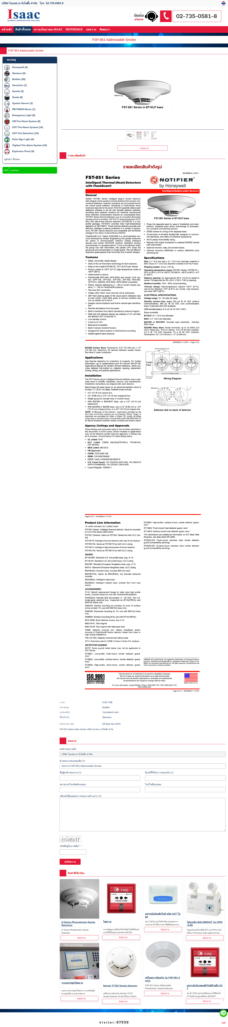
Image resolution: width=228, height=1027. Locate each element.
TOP (223, 1023)
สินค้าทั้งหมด (23, 29)
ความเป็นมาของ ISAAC (48, 29)
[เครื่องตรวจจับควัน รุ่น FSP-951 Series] (163, 955)
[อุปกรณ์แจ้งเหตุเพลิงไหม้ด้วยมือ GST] (205, 963)
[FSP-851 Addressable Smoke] (223, 3)
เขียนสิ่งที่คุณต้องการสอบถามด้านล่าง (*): (81, 796)
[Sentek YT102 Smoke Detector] (121, 963)
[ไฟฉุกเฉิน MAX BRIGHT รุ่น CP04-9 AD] (205, 899)
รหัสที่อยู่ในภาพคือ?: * (71, 846)
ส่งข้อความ (70, 861)
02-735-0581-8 (54, 3)
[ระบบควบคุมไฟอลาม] (79, 961)
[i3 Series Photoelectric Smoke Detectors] (79, 899)
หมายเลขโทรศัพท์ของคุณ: (73, 784)
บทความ (91, 29)
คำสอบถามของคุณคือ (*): (72, 761)
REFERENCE (74, 29)
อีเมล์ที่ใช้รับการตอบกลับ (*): (159, 772)
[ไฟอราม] (121, 899)
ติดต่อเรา (105, 29)
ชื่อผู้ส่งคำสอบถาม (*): (71, 772)
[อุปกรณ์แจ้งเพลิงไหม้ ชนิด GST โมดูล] (163, 895)
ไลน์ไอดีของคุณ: (153, 784)
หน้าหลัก (7, 29)
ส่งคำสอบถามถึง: (68, 749)
